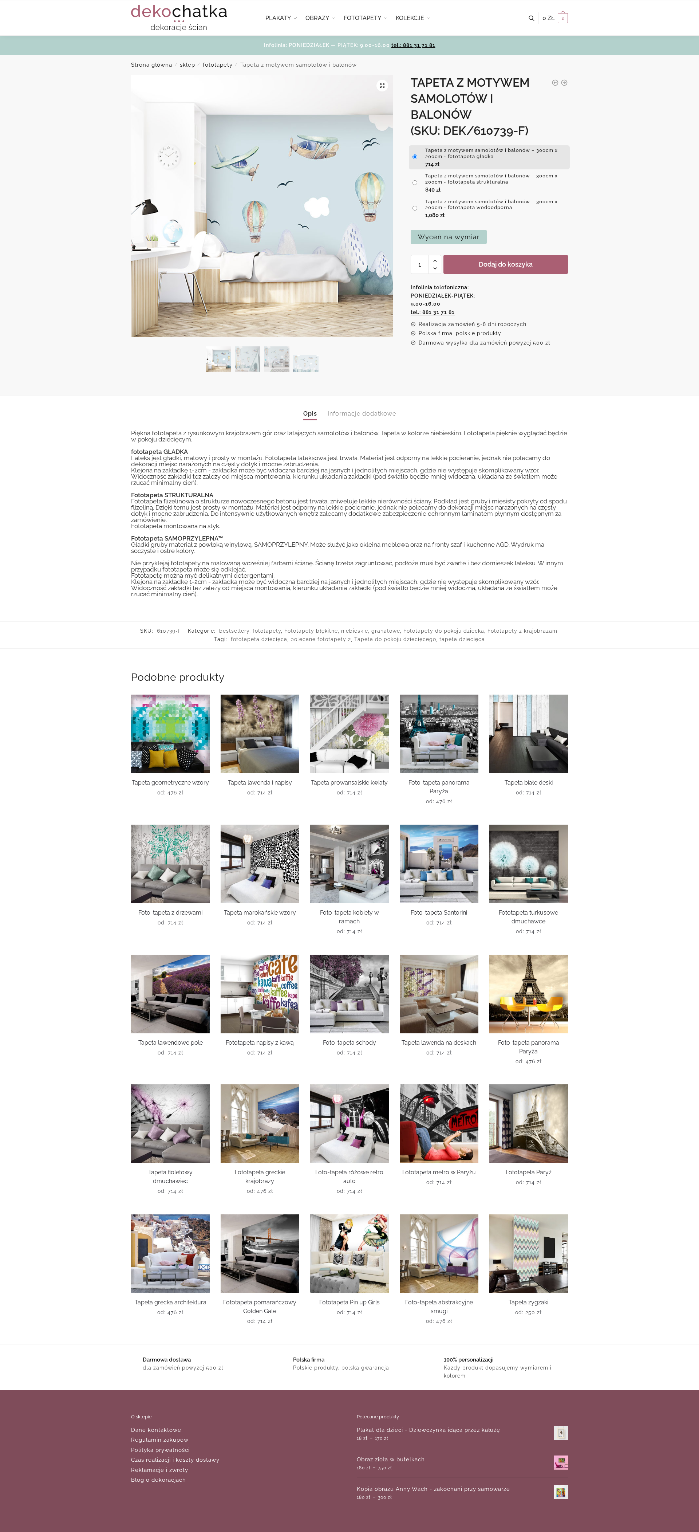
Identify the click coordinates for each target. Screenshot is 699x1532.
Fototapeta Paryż (529, 1172)
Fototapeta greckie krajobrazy (260, 1177)
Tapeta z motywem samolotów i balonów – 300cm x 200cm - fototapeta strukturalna (491, 179)
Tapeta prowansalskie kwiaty (349, 782)
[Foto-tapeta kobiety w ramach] (349, 864)
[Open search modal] (535, 18)
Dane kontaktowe (156, 1430)
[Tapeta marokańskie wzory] (260, 864)
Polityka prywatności (160, 1450)
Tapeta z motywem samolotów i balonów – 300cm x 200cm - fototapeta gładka (491, 153)
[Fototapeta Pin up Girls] (349, 1253)
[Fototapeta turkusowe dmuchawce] (528, 864)
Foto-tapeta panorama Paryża (439, 787)
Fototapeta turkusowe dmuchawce (528, 917)
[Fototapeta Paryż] (528, 1123)
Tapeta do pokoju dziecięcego (395, 639)
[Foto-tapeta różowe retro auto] (349, 1123)
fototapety (218, 65)
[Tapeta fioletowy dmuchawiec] (170, 1123)
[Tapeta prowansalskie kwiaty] (349, 734)
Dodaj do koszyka (506, 264)
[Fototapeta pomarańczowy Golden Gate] (260, 1253)
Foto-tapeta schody (349, 1042)
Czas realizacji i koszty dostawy (175, 1460)
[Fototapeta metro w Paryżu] (439, 1123)
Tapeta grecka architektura (170, 1302)
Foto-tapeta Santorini (439, 912)
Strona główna (151, 65)
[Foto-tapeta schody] (349, 994)
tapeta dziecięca (462, 639)
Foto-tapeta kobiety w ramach (349, 917)
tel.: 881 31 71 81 (413, 45)
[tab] (310, 407)
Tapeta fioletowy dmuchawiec (170, 1177)
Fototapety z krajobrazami (523, 631)
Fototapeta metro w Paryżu (439, 1172)
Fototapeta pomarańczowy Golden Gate (259, 1307)
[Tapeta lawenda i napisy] (260, 734)
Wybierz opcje (170, 816)
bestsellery (234, 631)
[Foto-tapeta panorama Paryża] (439, 734)
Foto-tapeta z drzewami (170, 912)
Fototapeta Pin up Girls (349, 1302)
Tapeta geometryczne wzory (170, 782)
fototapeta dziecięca (259, 639)
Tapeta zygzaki (528, 1302)
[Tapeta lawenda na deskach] (439, 994)
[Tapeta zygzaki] (528, 1253)
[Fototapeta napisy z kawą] (260, 994)
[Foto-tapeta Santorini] (439, 864)
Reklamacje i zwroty (159, 1470)
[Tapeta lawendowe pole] (170, 994)
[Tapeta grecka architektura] (170, 1253)
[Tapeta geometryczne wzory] (170, 734)
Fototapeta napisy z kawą (260, 1042)
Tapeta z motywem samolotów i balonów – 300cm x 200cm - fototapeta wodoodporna (491, 205)
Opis (310, 413)
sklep (187, 65)
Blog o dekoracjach (158, 1480)
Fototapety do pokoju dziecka (443, 631)
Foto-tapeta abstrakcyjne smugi (439, 1307)
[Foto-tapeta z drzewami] (170, 864)
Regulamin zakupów (160, 1440)
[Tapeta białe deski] (528, 734)
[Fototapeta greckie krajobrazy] (260, 1123)
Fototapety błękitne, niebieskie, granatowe (342, 631)
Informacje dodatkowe (362, 413)
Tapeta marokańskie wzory (260, 912)
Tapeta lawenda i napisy (260, 782)
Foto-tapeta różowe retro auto (349, 1177)
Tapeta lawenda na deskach (439, 1042)
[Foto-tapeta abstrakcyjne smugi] (439, 1253)
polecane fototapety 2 (321, 639)
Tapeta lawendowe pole (170, 1042)
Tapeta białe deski (529, 782)
